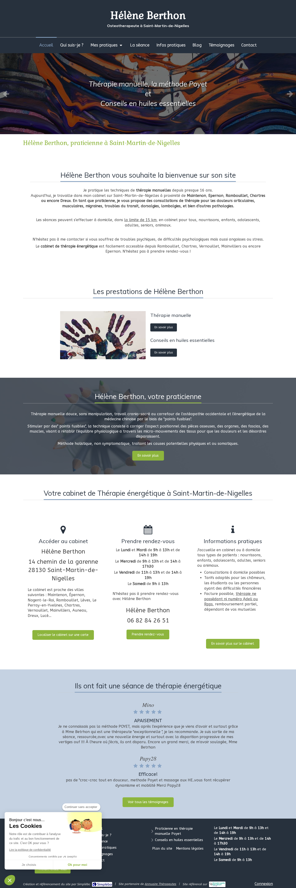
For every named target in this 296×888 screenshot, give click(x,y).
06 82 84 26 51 (148, 620)
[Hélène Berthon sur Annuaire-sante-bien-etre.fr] (217, 884)
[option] (148, 93)
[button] (9, 880)
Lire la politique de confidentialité (30, 849)
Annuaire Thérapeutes (160, 884)
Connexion (264, 884)
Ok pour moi (77, 864)
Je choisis (29, 864)
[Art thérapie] (103, 335)
